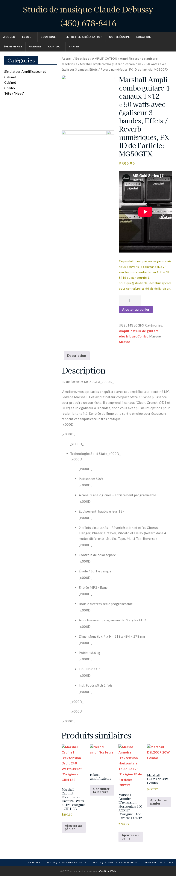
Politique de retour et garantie (115, 862)
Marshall (126, 342)
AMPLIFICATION (104, 58)
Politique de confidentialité (66, 862)
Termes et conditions (158, 862)
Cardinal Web (107, 871)
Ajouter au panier (135, 309)
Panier (74, 46)
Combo (143, 336)
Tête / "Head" (14, 93)
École (26, 36)
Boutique (48, 36)
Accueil (9, 36)
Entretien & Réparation (83, 36)
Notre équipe (119, 36)
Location (143, 36)
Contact (55, 46)
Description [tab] (76, 355)
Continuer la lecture (101, 790)
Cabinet (10, 82)
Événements (12, 46)
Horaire (35, 46)
